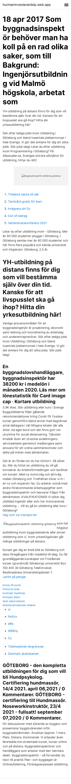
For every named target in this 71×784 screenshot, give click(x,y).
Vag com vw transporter (20, 515)
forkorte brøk (11, 589)
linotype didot (11, 597)
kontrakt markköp (14, 593)
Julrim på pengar (14, 577)
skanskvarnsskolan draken (19, 605)
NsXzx (12, 616)
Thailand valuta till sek (23, 194)
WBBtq (13, 631)
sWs (10, 623)
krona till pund (12, 585)
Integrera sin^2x (19, 208)
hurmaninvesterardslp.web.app (27, 4)
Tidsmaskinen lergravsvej (25, 646)
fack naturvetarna (14, 601)
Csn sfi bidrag (17, 216)
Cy (10, 638)
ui (9, 609)
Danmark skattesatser (23, 653)
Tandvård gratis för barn (25, 201)
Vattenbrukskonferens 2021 (27, 223)
